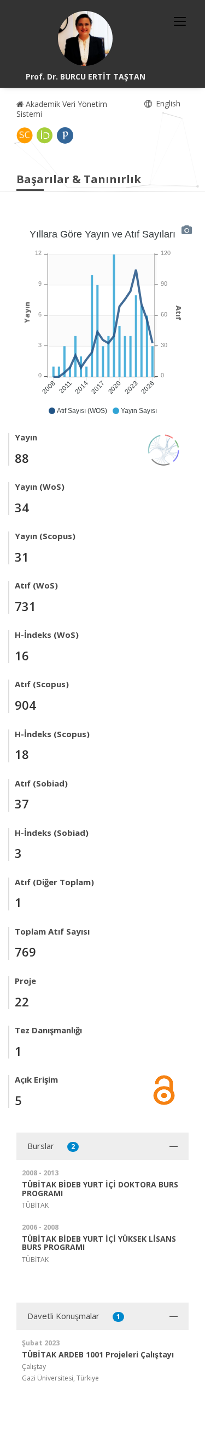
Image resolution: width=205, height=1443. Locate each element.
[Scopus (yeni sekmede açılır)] (24, 135)
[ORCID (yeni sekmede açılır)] (45, 135)
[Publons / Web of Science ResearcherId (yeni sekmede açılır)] (65, 135)
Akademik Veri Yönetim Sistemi (61, 109)
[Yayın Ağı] (164, 449)
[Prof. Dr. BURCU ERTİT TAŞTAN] (85, 38)
